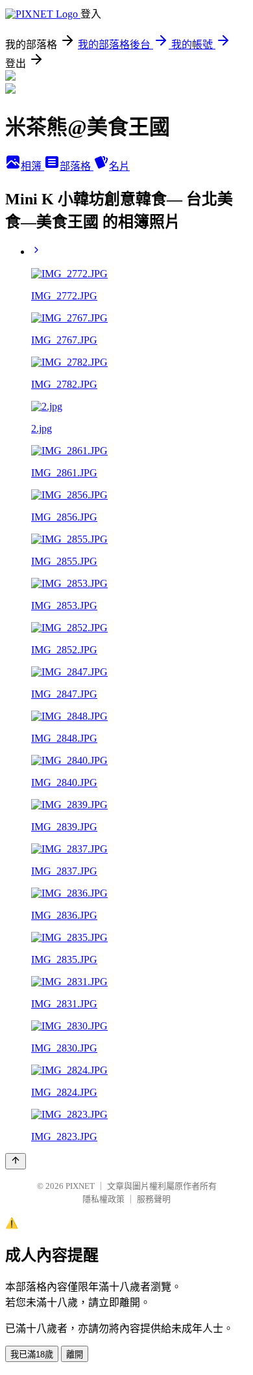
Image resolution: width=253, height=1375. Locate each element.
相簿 (32, 166)
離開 (74, 1354)
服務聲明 (154, 1199)
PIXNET (80, 1186)
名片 (119, 166)
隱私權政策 (103, 1199)
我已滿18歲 (31, 1354)
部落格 (76, 166)
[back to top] (15, 1161)
